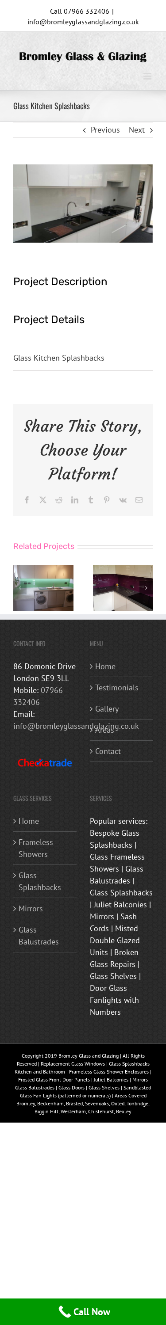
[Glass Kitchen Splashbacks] (43, 570)
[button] (20, 587)
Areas (104, 730)
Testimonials (117, 687)
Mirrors (31, 908)
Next (137, 130)
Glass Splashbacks (40, 881)
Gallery (107, 709)
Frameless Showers (36, 848)
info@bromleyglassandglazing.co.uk (83, 21)
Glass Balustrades (39, 936)
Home (105, 666)
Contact (108, 751)
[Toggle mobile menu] (148, 76)
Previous (105, 130)
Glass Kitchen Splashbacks (58, 358)
